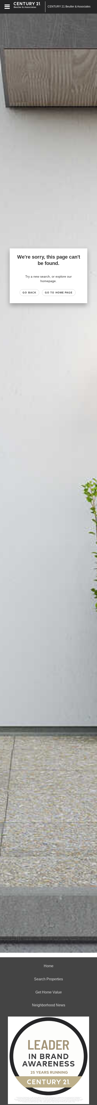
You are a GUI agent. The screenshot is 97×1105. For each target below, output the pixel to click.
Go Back (29, 292)
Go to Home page (59, 292)
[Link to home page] (29, 7)
